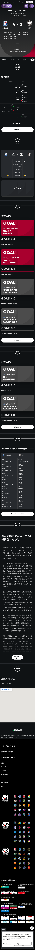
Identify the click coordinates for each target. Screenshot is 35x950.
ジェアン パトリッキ (9, 576)
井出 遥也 (25, 34)
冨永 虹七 (25, 32)
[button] (26, 6)
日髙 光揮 (7, 649)
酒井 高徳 (21, 571)
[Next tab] (32, 59)
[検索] (31, 6)
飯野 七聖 (5, 594)
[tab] (4, 59)
